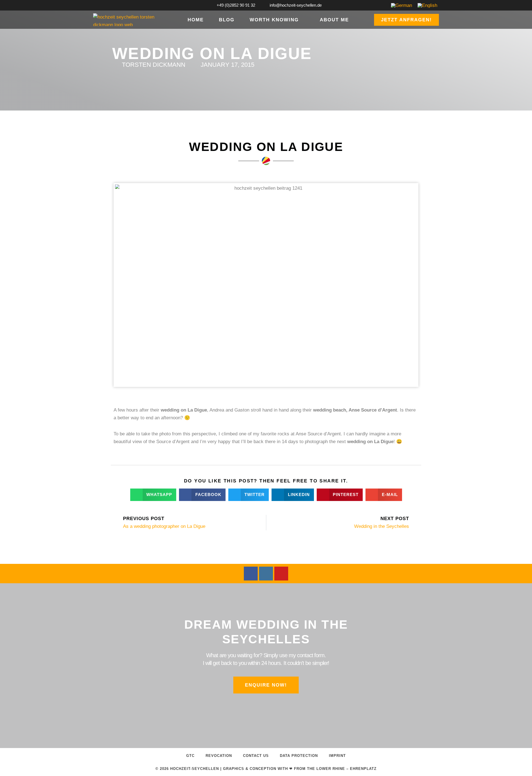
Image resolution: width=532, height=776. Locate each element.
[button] (153, 495)
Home (196, 19)
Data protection (299, 756)
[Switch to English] (427, 5)
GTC (190, 756)
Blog (226, 19)
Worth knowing (274, 19)
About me (334, 19)
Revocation (219, 756)
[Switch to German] (401, 5)
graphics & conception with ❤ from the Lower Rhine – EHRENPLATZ (300, 769)
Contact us (256, 756)
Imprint (337, 756)
